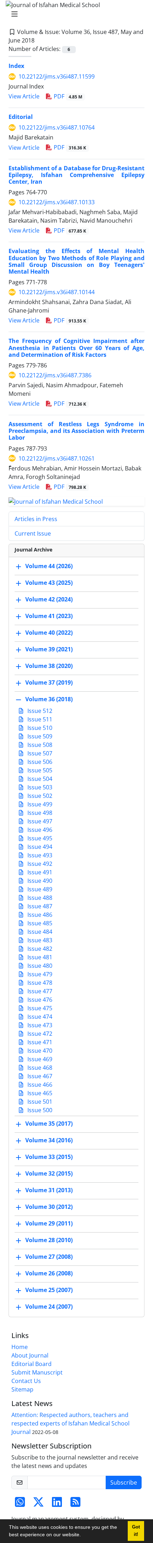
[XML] (40, 40)
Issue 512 (39, 711)
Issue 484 (39, 932)
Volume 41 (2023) (49, 616)
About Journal (29, 1355)
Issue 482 (39, 949)
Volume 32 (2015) (49, 1174)
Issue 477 (39, 991)
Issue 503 (39, 787)
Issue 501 (39, 1101)
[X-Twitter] (38, 1504)
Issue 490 (39, 881)
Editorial (21, 117)
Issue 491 (39, 872)
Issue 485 (39, 923)
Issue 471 (39, 1042)
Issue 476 (39, 1000)
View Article (24, 96)
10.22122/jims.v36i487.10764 (57, 127)
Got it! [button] (136, 1531)
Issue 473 (39, 1025)
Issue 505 (39, 770)
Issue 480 (39, 966)
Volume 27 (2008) (49, 1257)
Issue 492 (39, 864)
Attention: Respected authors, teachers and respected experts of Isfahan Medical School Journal (70, 1423)
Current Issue (33, 533)
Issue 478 (39, 983)
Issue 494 (39, 847)
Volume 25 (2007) (49, 1290)
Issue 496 (39, 830)
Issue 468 (39, 1067)
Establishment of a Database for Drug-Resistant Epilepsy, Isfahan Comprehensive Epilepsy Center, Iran (76, 174)
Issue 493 (39, 855)
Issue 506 (39, 762)
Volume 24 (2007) (49, 1307)
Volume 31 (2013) (49, 1190)
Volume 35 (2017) (49, 1124)
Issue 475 (39, 1008)
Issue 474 (39, 1017)
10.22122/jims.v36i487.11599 (57, 76)
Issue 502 (39, 796)
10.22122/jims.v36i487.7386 (55, 375)
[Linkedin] (56, 1504)
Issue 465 (39, 1093)
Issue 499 (39, 804)
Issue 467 (39, 1076)
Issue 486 (39, 915)
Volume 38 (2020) (49, 666)
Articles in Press (36, 519)
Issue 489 (39, 889)
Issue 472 (39, 1034)
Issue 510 (39, 728)
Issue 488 (39, 898)
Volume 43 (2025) (49, 583)
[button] (83, 1536)
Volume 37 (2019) (49, 683)
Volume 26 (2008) (49, 1274)
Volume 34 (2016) (49, 1140)
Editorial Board (31, 1364)
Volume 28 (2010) (49, 1240)
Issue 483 (39, 940)
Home (19, 1347)
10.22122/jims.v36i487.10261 (57, 458)
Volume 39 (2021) (49, 649)
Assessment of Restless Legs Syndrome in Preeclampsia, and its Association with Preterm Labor (76, 430)
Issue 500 (39, 1110)
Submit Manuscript (37, 1372)
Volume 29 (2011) (49, 1224)
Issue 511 (39, 719)
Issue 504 (39, 779)
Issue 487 (39, 906)
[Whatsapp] (19, 1504)
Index (16, 66)
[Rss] (75, 1504)
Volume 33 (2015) (49, 1157)
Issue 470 (39, 1051)
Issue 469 (39, 1059)
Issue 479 (39, 974)
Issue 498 (39, 813)
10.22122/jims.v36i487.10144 (57, 292)
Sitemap (22, 1389)
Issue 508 (39, 745)
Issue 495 (39, 838)
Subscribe (123, 1482)
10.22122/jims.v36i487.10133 (57, 202)
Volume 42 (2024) (49, 600)
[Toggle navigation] (74, 14)
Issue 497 (39, 821)
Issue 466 (39, 1084)
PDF (67, 96)
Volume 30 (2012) (49, 1207)
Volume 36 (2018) (49, 699)
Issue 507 (39, 753)
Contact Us (26, 1381)
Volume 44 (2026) (49, 566)
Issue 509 (39, 736)
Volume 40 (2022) (49, 633)
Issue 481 (39, 957)
